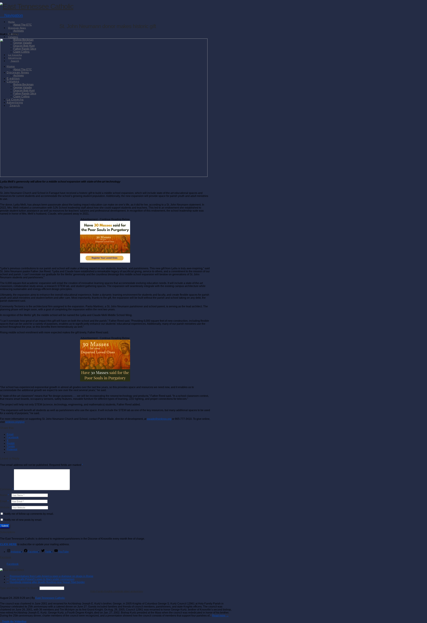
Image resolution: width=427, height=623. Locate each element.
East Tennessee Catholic (50, 597)
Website (5, 507)
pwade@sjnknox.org (159, 418)
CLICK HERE (8, 544)
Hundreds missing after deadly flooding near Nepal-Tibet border (47, 582)
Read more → (220, 615)
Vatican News (16, 569)
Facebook (5, 557)
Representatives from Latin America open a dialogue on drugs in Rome (51, 576)
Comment (6, 489)
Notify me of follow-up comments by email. (29, 513)
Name (4, 495)
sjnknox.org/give (15, 421)
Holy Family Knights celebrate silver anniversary (116, 591)
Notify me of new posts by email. (23, 519)
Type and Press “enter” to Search (19, 588)
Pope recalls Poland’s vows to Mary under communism (42, 579)
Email (4, 501)
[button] (11, 15)
